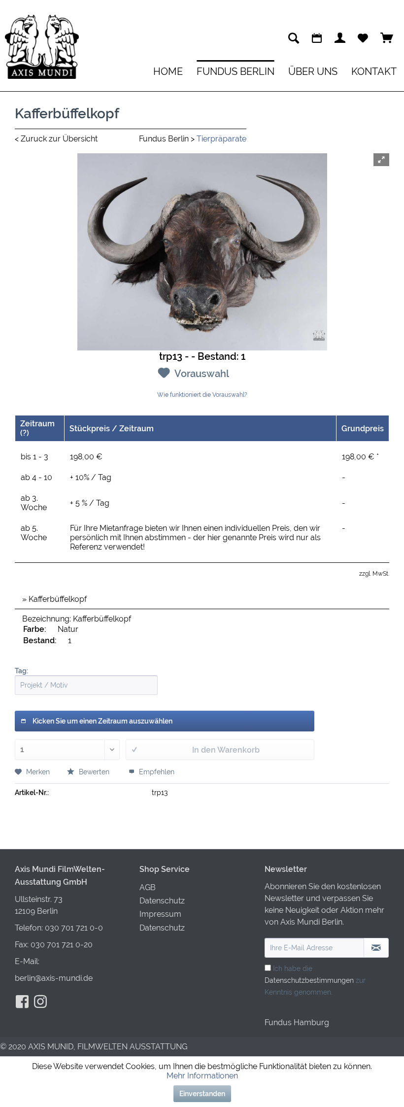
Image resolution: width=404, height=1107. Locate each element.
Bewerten (94, 772)
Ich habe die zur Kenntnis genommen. (315, 980)
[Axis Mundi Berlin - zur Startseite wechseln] (42, 47)
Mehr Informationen (202, 1075)
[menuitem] (293, 38)
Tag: (21, 671)
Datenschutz (162, 900)
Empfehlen (155, 772)
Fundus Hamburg (297, 1022)
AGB (147, 887)
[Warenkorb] (386, 38)
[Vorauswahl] (363, 38)
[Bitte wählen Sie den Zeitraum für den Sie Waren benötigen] (316, 38)
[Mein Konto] (340, 38)
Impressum (160, 914)
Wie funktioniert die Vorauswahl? (202, 394)
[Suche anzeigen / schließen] (293, 38)
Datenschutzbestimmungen (309, 980)
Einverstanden (202, 1094)
